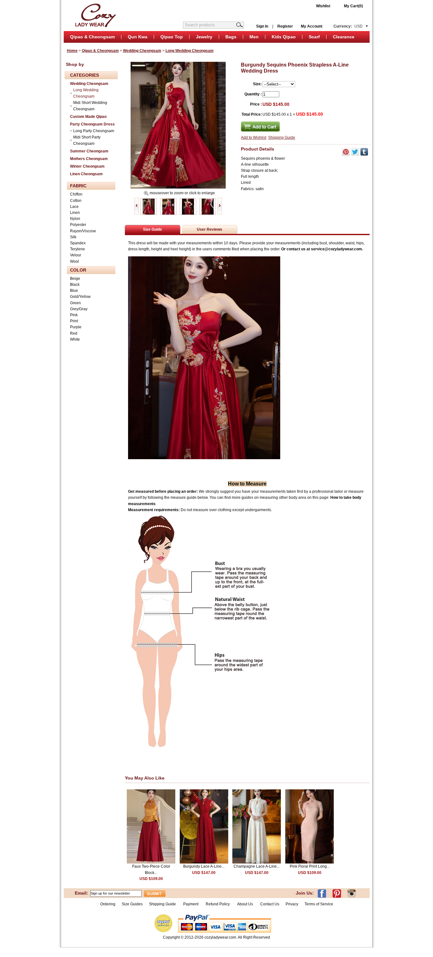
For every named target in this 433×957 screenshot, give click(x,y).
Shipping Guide (281, 137)
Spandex (78, 243)
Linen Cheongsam (86, 174)
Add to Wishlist (253, 137)
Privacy (292, 904)
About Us (245, 904)
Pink (74, 315)
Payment (190, 904)
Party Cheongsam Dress (92, 124)
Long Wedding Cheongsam (189, 50)
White (75, 339)
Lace (74, 206)
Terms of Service (319, 904)
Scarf (314, 36)
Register (285, 26)
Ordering (107, 904)
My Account (311, 26)
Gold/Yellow (80, 296)
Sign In (262, 26)
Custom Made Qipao (88, 116)
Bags (230, 36)
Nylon (75, 218)
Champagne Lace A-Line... (257, 866)
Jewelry (204, 36)
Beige (75, 278)
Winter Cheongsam (87, 166)
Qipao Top (171, 36)
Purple (75, 327)
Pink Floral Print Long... (310, 866)
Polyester (78, 224)
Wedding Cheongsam (142, 50)
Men (254, 36)
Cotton (75, 200)
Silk (73, 237)
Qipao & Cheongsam (92, 36)
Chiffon (76, 194)
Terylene (77, 249)
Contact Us (269, 904)
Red (73, 333)
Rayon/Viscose (83, 231)
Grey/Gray (78, 309)
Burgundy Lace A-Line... (203, 866)
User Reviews (209, 229)
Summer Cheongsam (89, 151)
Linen (75, 212)
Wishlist (323, 6)
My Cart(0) (353, 6)
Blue (74, 290)
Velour (75, 255)
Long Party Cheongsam (93, 131)
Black (75, 284)
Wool (74, 261)
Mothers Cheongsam (89, 159)
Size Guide (152, 229)
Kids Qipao (284, 36)
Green (75, 303)
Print (74, 321)
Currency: (348, 26)
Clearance (343, 36)
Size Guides (132, 904)
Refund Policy (218, 904)
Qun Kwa (137, 36)
